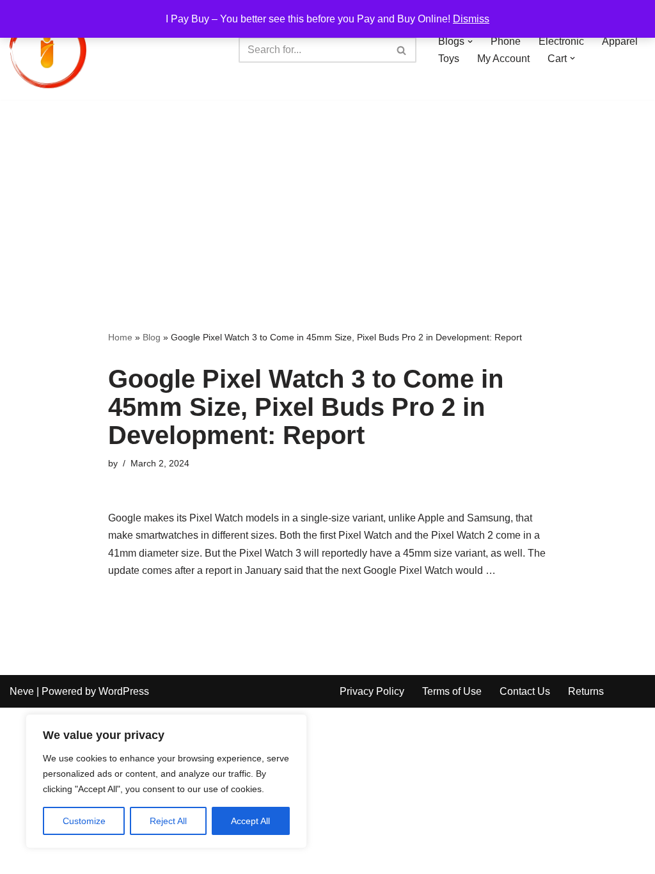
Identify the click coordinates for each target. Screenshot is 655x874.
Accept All (250, 821)
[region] (166, 781)
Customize (84, 821)
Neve (22, 691)
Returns (586, 691)
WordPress (124, 691)
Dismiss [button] (471, 18)
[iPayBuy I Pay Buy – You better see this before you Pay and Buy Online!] (48, 50)
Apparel (620, 41)
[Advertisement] (327, 195)
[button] (470, 41)
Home (120, 337)
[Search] (402, 50)
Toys (448, 58)
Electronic (561, 41)
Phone (506, 41)
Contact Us (525, 691)
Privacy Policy (372, 691)
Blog (152, 337)
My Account (503, 58)
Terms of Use (452, 691)
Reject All (168, 821)
